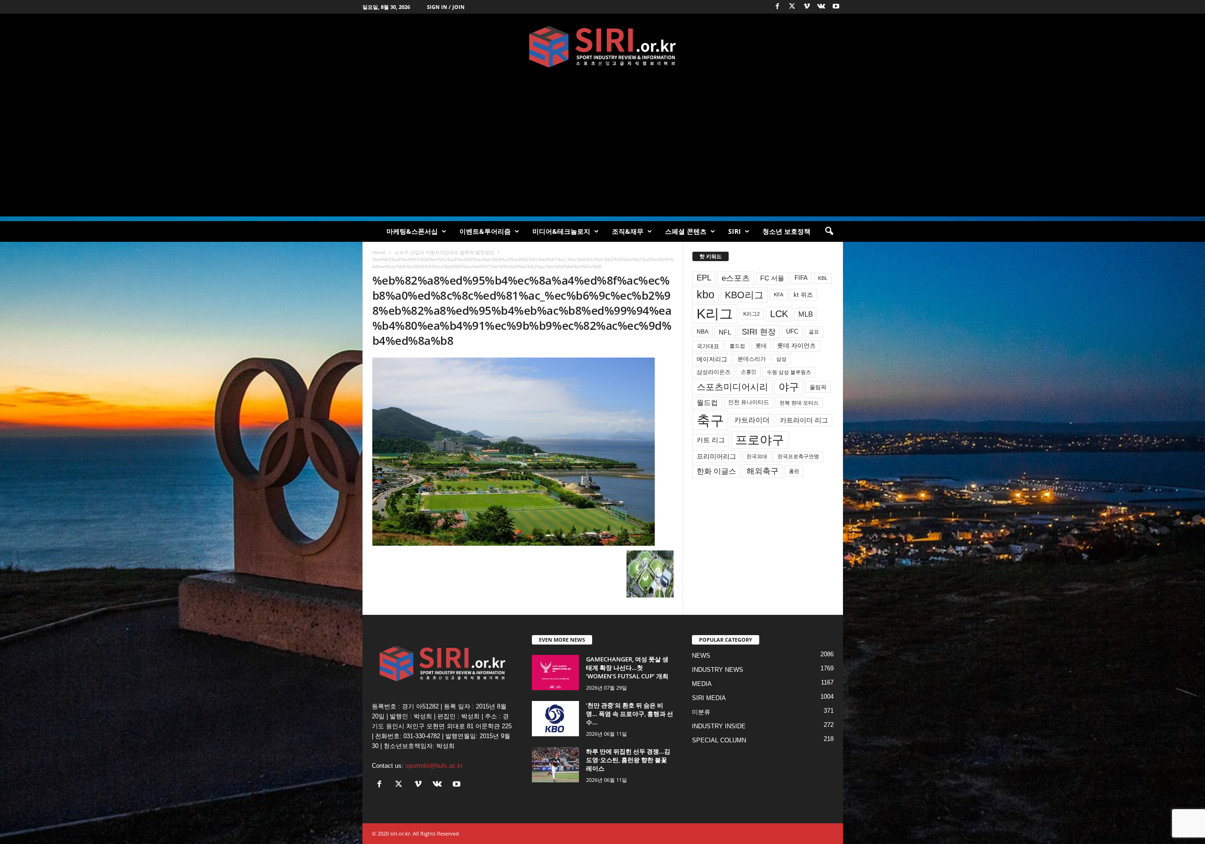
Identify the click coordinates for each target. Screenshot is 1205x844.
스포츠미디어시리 (732, 387)
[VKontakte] (821, 7)
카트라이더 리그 (804, 420)
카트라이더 (752, 420)
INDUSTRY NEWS (717, 669)
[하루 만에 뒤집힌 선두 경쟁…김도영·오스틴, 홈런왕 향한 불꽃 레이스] (555, 764)
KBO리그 (744, 295)
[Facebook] (777, 7)
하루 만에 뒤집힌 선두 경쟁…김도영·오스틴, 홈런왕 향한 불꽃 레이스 (628, 759)
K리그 (715, 313)
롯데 (761, 346)
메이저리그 (712, 359)
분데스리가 (752, 359)
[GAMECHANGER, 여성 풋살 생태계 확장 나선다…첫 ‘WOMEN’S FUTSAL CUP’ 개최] (555, 672)
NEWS (701, 655)
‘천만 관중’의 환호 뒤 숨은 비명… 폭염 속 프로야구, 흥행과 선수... (629, 713)
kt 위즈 (803, 294)
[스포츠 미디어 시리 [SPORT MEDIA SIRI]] (602, 47)
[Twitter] (792, 7)
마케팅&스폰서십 (412, 231)
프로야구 (759, 439)
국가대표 (708, 346)
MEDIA (702, 683)
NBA (702, 331)
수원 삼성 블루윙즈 (789, 372)
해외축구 (763, 471)
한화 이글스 (716, 471)
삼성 (781, 359)
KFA (778, 294)
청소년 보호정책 (787, 231)
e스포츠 (736, 278)
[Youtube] (836, 7)
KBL (822, 278)
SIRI (734, 231)
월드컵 (707, 402)
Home (379, 252)
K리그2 (751, 314)
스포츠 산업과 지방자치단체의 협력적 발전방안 (444, 252)
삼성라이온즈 (714, 372)
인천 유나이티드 (748, 402)
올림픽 (818, 387)
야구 (789, 387)
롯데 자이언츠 (796, 345)
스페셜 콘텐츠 (686, 231)
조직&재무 (627, 231)
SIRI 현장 (759, 331)
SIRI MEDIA (709, 697)
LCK (779, 314)
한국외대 (757, 456)
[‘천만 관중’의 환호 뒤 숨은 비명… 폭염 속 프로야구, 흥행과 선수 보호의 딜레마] (555, 718)
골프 (814, 331)
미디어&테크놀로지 (561, 231)
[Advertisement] (602, 150)
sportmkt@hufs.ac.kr (434, 765)
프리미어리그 (716, 456)
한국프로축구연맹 (798, 456)
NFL (725, 332)
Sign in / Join (446, 6)
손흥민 (748, 371)
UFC (792, 331)
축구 (710, 420)
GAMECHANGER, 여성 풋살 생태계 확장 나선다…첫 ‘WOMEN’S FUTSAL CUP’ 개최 (627, 667)
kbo (706, 294)
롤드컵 (737, 346)
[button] (829, 231)
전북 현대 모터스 (799, 403)
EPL (704, 277)
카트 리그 (711, 440)
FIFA (801, 277)
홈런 (794, 471)
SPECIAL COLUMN (719, 740)
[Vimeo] (806, 7)
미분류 (701, 712)
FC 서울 (772, 278)
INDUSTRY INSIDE (719, 726)
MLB (805, 314)
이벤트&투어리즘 (485, 231)
